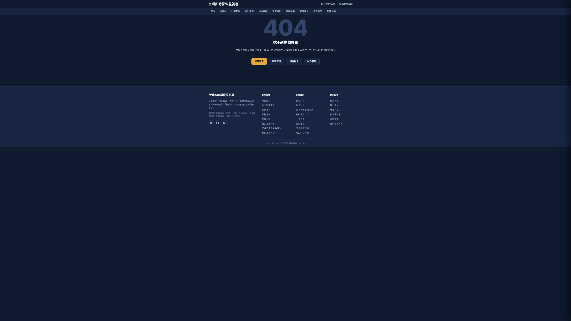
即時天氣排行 (302, 114)
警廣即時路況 (302, 133)
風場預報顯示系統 (304, 109)
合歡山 (223, 11)
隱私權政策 (335, 114)
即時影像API (336, 123)
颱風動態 (290, 11)
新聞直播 (266, 119)
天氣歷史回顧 (302, 128)
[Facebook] (217, 122)
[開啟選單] (360, 4)
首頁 (213, 11)
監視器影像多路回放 (271, 128)
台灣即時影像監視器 (223, 4)
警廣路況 (304, 11)
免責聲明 (334, 109)
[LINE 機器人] (224, 122)
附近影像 (249, 11)
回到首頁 (259, 61)
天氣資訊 (276, 11)
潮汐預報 (300, 123)
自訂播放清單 (328, 4)
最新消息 (317, 11)
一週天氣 (300, 119)
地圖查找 (235, 11)
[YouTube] (211, 122)
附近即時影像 (268, 105)
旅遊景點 (266, 114)
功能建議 (331, 11)
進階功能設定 (346, 4)
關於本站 (334, 105)
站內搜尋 (263, 11)
